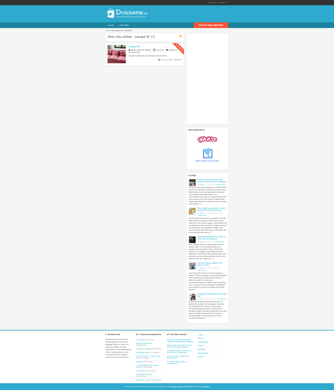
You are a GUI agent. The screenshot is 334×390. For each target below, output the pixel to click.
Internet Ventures (176, 386)
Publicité (201, 357)
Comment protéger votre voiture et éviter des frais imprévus (211, 238)
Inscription (212, 2)
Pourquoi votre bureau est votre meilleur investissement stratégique (211, 181)
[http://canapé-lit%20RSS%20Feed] (180, 36)
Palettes (139, 361)
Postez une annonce (211, 25)
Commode (140, 340)
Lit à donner (140, 371)
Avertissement (203, 353)
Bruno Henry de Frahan (141, 50)
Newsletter (202, 349)
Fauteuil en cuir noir (143, 380)
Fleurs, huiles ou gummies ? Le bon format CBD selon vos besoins (211, 209)
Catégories (124, 25)
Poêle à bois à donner (144, 343)
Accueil (111, 25)
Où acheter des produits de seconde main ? (177, 362)
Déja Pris (201, 338)
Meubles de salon (142, 352)
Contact (201, 346)
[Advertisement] (207, 78)
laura (201, 268)
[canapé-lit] (117, 63)
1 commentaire (221, 299)
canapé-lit (134, 46)
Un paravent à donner (144, 374)
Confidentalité (203, 342)
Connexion (222, 2)
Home (108, 30)
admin (202, 184)
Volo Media (205, 386)
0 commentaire (221, 184)
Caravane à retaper (143, 349)
